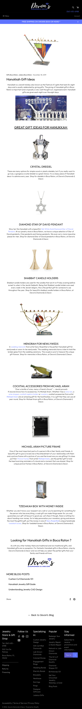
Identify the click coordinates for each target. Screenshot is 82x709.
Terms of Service (20, 703)
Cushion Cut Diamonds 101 (21, 579)
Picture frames (23, 459)
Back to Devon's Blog (42, 615)
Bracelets (37, 675)
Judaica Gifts (38, 695)
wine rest (68, 392)
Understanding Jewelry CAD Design (25, 589)
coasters (44, 394)
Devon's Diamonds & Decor (16, 707)
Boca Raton (61, 540)
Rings (35, 685)
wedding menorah (18, 347)
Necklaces (37, 678)
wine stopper (14, 394)
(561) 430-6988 (73, 11)
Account (77, 16)
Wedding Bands (39, 667)
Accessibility (7, 703)
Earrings (36, 682)
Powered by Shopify (32, 707)
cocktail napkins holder (29, 394)
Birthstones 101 (55, 671)
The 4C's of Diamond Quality (53, 659)
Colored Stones (39, 658)
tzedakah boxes (15, 523)
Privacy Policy (33, 703)
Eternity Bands (39, 671)
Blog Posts (53, 686)
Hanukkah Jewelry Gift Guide (22, 584)
